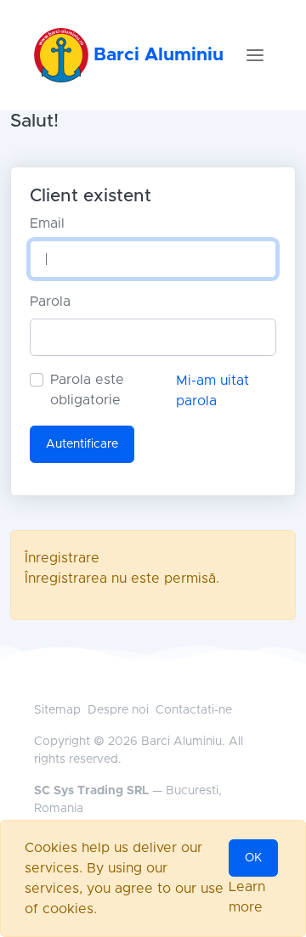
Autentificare (82, 444)
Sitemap (57, 710)
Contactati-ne (194, 710)
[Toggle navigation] (255, 55)
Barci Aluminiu (156, 55)
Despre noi (118, 710)
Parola (50, 301)
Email (47, 223)
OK (253, 858)
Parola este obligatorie (87, 390)
